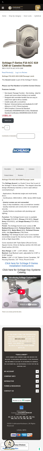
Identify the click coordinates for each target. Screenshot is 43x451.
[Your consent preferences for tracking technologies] (39, 449)
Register (28, 343)
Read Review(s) (7, 72)
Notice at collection (10, 448)
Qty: (3, 127)
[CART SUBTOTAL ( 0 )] (37, 7)
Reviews (20, 175)
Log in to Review (21, 72)
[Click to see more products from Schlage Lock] (21, 150)
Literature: (32, 169)
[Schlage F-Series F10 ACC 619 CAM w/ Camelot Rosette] (21, 23)
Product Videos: (8, 175)
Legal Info (21, 430)
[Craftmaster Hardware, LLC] (15, 8)
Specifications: (20, 169)
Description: (7, 169)
